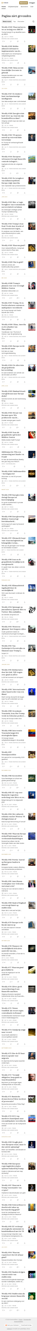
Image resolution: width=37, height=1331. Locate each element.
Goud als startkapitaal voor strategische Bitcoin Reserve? (11, 1213)
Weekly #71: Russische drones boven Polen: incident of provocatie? (14, 1098)
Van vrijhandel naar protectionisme (13, 186)
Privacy (21, 1319)
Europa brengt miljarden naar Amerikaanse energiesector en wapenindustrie (12, 1235)
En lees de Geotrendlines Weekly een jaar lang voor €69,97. (13, 460)
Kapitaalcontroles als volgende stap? (12, 165)
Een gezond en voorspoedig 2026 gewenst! (13, 758)
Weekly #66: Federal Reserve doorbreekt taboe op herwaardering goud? (14, 1207)
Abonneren (23, 3)
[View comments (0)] (11, 41)
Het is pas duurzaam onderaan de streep (13, 594)
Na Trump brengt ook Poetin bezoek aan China (11, 311)
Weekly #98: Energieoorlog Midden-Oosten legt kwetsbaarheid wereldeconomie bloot (13, 519)
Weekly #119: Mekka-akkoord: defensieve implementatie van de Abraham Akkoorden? (11, 48)
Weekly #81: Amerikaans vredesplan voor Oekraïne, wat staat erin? (13, 883)
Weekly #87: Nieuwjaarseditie (9, 753)
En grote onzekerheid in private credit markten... (12, 503)
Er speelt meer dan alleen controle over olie (13, 568)
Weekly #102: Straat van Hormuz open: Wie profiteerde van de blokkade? (12, 415)
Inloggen (32, 3)
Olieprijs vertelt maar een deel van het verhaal (13, 122)
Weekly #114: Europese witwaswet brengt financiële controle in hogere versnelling (14, 159)
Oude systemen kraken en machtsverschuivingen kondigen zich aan (13, 633)
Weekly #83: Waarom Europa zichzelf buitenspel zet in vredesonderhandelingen (14, 836)
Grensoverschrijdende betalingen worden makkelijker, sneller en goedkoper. (13, 1280)
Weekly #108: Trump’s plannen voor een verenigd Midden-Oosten (13, 285)
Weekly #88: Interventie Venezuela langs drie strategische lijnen (12, 733)
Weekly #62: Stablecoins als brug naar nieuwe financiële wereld (13, 1296)
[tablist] (13, 21)
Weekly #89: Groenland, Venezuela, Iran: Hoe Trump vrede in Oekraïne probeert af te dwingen (13, 713)
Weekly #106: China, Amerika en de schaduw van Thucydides (14, 326)
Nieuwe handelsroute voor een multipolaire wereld (12, 76)
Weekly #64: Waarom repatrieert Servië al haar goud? (12, 1254)
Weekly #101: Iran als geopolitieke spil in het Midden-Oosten (11, 434)
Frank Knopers (13, 80)
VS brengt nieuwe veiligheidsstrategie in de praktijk (13, 739)
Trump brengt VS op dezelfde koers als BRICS (13, 33)
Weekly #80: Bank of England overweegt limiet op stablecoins (14, 905)
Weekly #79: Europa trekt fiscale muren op (12, 923)
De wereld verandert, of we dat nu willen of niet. (13, 954)
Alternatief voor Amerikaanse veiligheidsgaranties (12, 55)
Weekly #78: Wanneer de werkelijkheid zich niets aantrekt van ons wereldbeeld (12, 948)
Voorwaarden (27, 1319)
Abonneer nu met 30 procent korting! (11, 477)
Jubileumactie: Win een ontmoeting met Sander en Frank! (13, 454)
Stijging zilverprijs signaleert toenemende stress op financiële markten (13, 995)
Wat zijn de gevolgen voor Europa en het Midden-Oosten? (13, 547)
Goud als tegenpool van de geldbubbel (11, 973)
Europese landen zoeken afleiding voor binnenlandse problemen (13, 868)
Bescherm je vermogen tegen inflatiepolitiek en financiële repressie (12, 1083)
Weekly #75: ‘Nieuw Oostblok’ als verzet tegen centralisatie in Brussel (12, 1010)
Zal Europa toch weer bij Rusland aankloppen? (13, 525)
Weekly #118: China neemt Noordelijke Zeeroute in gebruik (12, 70)
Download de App (26, 1325)
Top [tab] (14, 21)
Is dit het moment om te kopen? (12, 677)
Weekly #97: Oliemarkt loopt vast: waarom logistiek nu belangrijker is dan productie (14, 540)
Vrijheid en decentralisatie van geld (13, 1193)
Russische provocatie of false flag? (13, 1104)
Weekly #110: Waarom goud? (13, 245)
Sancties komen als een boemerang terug (14, 400)
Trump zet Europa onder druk (12, 718)
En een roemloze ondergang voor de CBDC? (13, 1302)
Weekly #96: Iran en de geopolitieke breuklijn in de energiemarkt (13, 561)
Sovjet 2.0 (5, 653)
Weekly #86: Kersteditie (12, 776)
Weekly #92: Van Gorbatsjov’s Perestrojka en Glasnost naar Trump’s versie (13, 648)
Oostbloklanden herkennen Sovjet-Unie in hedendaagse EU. (13, 1017)
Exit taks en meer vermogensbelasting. (9, 352)
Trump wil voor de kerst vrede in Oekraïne (13, 890)
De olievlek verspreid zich (10, 615)
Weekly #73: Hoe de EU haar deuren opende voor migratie (13, 1055)
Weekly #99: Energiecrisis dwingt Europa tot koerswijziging (13, 497)
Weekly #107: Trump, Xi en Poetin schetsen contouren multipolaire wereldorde (13, 305)
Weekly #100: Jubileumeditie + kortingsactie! (14, 472)
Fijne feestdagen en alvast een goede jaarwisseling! (12, 779)
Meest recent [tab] (7, 21)
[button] (3, 6)
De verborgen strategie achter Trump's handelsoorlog (12, 211)
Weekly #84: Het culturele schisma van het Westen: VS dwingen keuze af (13, 816)
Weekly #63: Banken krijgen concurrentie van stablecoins (13, 1274)
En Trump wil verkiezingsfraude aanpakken (12, 143)
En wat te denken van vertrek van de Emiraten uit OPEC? (13, 374)
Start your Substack (13, 1325)
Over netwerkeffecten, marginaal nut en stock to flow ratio (13, 249)
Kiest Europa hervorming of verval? (14, 822)
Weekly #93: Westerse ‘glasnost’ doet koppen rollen (14, 628)
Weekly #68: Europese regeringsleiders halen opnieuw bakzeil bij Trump (13, 1166)
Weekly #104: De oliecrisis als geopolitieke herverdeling (13, 367)
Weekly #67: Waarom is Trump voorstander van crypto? (12, 1187)
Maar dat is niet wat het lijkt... (12, 910)
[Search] (33, 21)
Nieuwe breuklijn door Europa (12, 1260)
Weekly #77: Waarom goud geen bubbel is (12, 968)
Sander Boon (14, 38)
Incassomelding (18, 1321)
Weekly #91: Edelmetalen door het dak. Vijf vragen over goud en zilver (12, 672)
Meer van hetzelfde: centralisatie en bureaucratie (14, 1151)
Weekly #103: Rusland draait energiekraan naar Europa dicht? (13, 393)
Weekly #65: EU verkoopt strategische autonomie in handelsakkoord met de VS (13, 1228)
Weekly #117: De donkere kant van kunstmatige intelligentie (12, 96)
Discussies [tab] (21, 21)
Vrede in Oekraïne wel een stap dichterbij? (12, 1172)
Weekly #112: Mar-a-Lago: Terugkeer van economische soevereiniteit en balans (13, 204)
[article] (18, 34)
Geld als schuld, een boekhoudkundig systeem (10, 266)
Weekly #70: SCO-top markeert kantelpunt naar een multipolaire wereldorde (14, 1118)
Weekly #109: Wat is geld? (12, 262)
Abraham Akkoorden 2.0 (10, 291)
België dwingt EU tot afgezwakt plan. (12, 801)
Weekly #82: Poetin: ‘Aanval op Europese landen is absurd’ (13, 862)
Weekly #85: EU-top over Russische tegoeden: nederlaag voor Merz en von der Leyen (13, 795)
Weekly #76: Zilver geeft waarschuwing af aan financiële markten (12, 989)
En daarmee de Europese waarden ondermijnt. (13, 1062)
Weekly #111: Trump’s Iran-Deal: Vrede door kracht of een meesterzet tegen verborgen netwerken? (13, 226)
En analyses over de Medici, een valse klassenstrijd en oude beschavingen (12, 232)
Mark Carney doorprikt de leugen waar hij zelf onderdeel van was (13, 698)
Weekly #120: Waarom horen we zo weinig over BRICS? (13, 28)
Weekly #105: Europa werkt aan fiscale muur (13, 347)
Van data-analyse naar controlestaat (14, 101)
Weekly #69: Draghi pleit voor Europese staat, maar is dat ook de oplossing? (14, 1144)
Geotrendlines (10, 464)
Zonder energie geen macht (11, 420)
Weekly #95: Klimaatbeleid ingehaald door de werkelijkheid (13, 587)
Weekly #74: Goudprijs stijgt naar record (13, 1031)
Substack (9, 1329)
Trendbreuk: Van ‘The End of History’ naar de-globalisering (12, 333)
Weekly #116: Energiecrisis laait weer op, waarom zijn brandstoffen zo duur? (13, 115)
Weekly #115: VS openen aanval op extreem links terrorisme (12, 137)
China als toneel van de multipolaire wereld (14, 1125)
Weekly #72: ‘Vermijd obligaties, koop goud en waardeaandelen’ (12, 1077)
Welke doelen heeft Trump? (11, 440)
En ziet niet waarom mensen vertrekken (11, 928)
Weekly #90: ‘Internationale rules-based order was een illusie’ (13, 691)
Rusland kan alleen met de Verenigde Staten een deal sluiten (13, 842)
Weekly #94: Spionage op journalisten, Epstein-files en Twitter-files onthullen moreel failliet (14, 609)
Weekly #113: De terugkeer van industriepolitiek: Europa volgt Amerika (13, 180)
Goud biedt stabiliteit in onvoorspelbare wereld (9, 1036)
